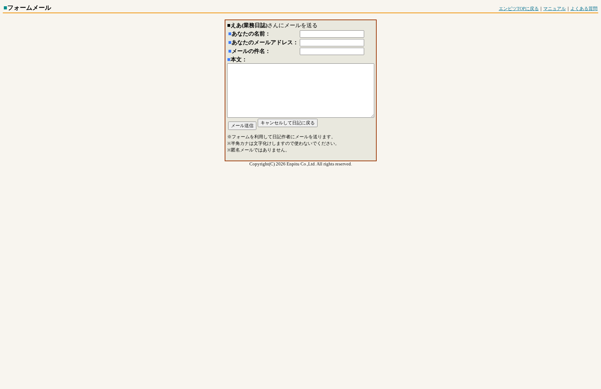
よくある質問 (584, 8)
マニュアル (554, 8)
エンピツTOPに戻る (519, 8)
